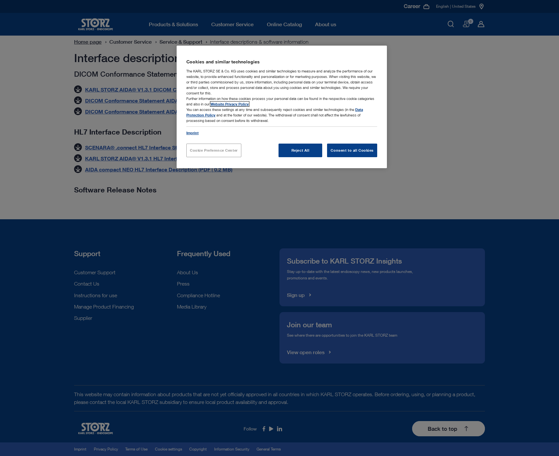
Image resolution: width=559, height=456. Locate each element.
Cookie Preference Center (214, 150)
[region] (282, 107)
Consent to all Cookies (352, 150)
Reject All (300, 150)
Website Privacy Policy (230, 104)
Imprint (192, 133)
